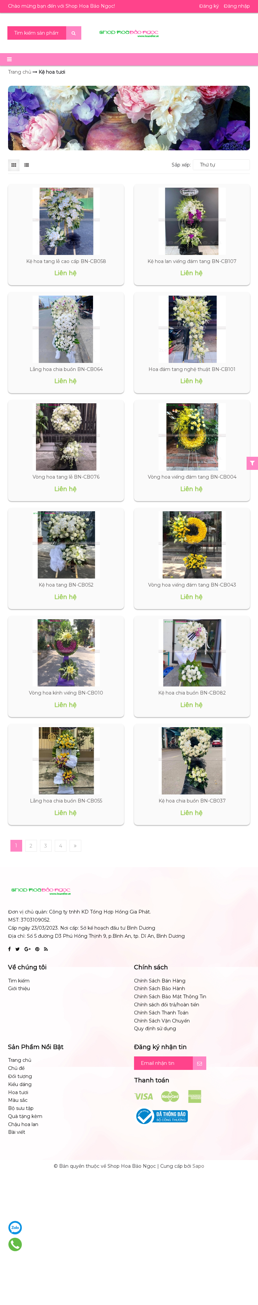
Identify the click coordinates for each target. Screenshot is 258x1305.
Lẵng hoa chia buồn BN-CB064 (66, 369)
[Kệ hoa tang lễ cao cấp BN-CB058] (65, 221)
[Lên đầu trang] (244, 1271)
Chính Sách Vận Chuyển (162, 1021)
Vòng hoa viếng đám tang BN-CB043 (192, 585)
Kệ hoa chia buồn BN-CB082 (192, 693)
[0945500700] (15, 1244)
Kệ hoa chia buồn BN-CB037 (192, 801)
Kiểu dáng (20, 1084)
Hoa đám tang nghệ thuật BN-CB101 (191, 369)
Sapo (198, 1166)
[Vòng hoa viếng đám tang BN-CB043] (191, 545)
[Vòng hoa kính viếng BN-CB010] (65, 652)
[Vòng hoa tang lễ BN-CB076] (65, 437)
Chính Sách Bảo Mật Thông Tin (170, 997)
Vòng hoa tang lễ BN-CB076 (66, 477)
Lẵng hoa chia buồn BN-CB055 (66, 801)
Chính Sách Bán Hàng (159, 981)
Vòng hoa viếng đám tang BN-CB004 (192, 477)
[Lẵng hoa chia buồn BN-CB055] (65, 760)
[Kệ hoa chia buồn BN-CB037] (191, 760)
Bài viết (16, 1132)
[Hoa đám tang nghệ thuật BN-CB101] (191, 329)
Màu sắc (18, 1100)
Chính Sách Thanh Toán (161, 1013)
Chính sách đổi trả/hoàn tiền (166, 1005)
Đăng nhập (237, 6)
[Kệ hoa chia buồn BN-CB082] (191, 652)
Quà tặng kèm (25, 1116)
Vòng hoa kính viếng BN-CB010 (66, 693)
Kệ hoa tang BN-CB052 (66, 585)
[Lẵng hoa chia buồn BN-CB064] (65, 329)
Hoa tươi (18, 1092)
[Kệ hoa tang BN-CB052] (65, 545)
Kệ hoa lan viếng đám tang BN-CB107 (191, 261)
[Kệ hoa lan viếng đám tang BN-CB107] (191, 221)
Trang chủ (19, 1060)
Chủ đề (16, 1068)
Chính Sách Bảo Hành (159, 988)
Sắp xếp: (181, 165)
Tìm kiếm (19, 981)
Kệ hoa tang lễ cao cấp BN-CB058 (66, 261)
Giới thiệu (19, 988)
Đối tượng (20, 1076)
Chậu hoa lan (23, 1124)
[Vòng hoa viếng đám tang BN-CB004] (191, 437)
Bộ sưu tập (21, 1108)
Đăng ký (209, 6)
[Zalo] (15, 1227)
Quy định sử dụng (155, 1029)
